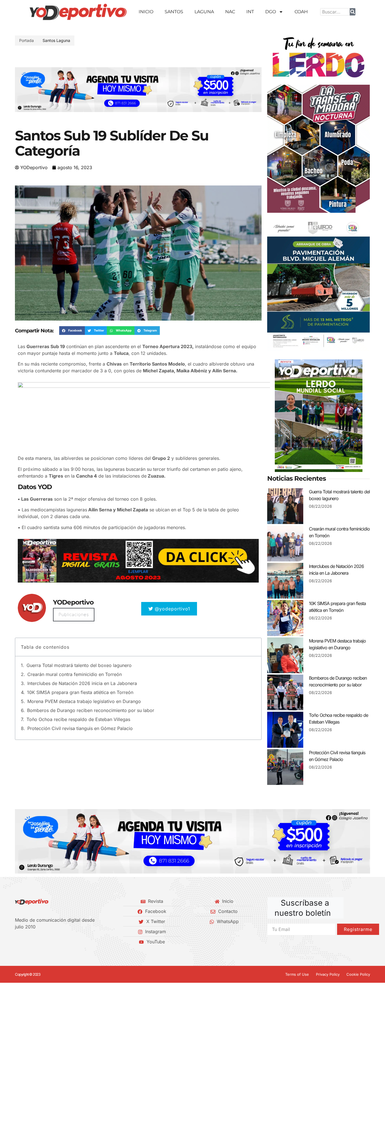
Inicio (146, 11)
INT (250, 11)
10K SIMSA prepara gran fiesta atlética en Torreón (80, 692)
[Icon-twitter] (26, 942)
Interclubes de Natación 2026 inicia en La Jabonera (82, 683)
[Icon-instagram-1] (36, 942)
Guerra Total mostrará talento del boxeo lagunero (79, 665)
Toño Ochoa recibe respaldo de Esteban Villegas (78, 719)
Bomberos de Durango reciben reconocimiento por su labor (90, 710)
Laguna (204, 11)
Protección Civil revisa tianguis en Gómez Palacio (80, 728)
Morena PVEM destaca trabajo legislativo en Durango (84, 701)
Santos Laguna (56, 40)
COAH (301, 11)
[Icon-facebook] (17, 942)
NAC (230, 11)
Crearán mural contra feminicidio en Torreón (74, 674)
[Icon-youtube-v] (46, 942)
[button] (21, 89)
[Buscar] (352, 11)
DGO (270, 11)
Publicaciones (74, 614)
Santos (174, 11)
